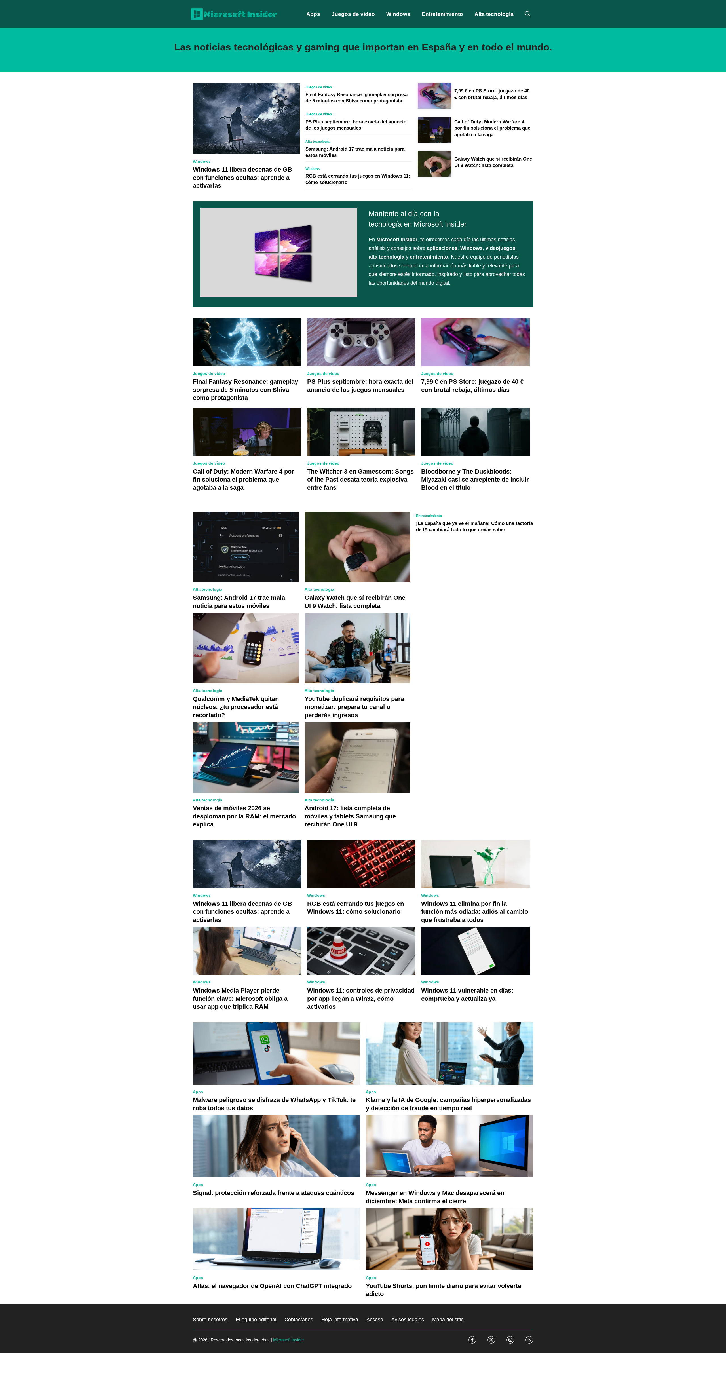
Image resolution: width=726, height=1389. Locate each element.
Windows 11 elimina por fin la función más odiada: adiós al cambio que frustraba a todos (474, 911)
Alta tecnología (494, 14)
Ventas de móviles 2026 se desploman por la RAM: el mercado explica (244, 816)
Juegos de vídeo (353, 14)
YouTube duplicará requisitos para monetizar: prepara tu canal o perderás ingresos (354, 707)
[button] (527, 14)
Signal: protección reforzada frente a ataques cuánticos (273, 1192)
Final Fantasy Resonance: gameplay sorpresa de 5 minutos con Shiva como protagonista (245, 389)
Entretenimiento (442, 14)
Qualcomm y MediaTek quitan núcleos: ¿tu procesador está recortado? (236, 707)
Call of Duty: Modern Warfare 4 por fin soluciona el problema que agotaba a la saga (492, 128)
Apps (313, 14)
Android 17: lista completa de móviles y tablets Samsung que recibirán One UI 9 (350, 816)
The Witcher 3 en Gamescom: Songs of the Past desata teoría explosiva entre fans (360, 479)
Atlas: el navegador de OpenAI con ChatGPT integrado (272, 1285)
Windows (398, 14)
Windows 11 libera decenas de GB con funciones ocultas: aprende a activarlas (242, 177)
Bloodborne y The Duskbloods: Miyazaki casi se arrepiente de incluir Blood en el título (475, 479)
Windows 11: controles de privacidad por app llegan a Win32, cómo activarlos (361, 998)
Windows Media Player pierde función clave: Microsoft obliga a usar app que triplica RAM (240, 998)
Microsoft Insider (288, 1339)
